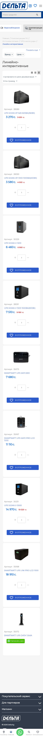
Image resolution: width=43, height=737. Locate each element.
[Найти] (37, 14)
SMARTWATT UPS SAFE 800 (17, 373)
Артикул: (8, 109)
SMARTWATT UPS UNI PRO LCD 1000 (21, 570)
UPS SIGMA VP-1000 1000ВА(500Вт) (20, 178)
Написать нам (17, 641)
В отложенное (23, 140)
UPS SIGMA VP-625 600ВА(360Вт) (19, 113)
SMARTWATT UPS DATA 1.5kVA (18, 635)
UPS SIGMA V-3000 (13, 505)
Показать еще (32, 50)
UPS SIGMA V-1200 (12, 243)
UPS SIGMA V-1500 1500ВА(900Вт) (19, 308)
